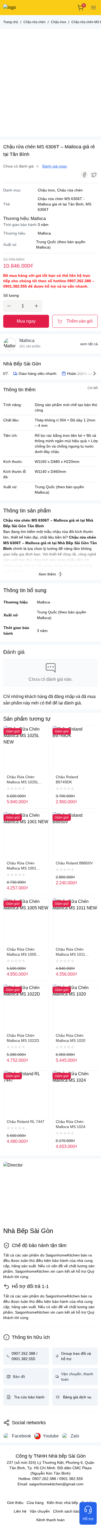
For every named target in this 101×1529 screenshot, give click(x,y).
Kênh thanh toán (50, 1520)
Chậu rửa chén (70, 190)
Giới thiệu (15, 1502)
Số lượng (11, 295)
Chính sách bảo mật (70, 1511)
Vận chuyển (40, 1511)
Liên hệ (20, 1511)
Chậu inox (46, 190)
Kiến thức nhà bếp (62, 1502)
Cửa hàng (35, 1502)
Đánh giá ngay (54, 166)
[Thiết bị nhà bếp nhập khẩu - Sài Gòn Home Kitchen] (22, 7)
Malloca (38, 218)
